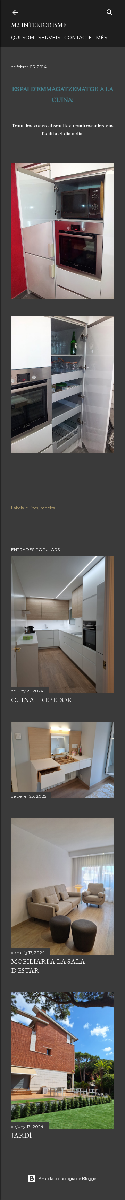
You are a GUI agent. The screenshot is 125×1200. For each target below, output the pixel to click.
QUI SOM (22, 38)
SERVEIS (49, 38)
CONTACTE (78, 38)
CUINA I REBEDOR (41, 699)
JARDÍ (21, 1135)
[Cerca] (110, 11)
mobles (47, 507)
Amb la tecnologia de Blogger (68, 1178)
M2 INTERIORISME (38, 25)
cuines (32, 507)
